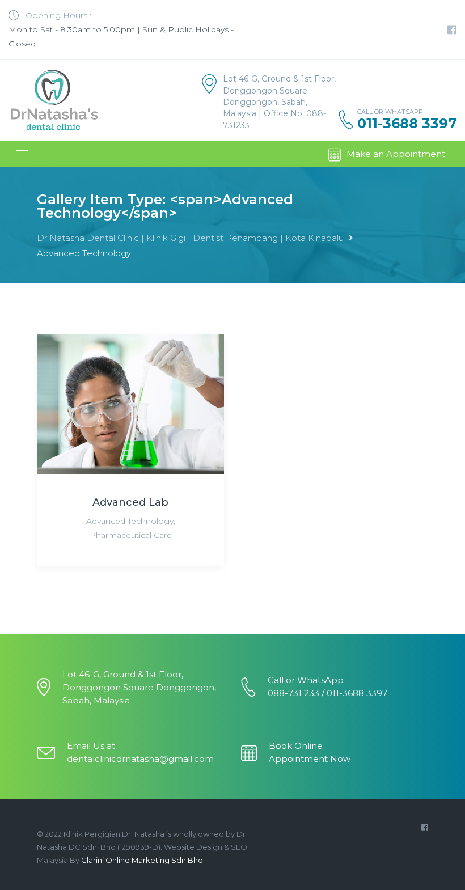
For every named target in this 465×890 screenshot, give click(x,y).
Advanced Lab (130, 502)
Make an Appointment (395, 154)
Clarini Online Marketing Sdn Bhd (142, 859)
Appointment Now (309, 758)
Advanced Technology (130, 521)
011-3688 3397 (406, 123)
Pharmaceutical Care (131, 535)
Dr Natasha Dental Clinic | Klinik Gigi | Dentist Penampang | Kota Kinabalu (190, 237)
